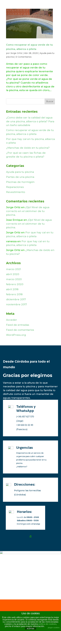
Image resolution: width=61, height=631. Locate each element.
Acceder (11, 319)
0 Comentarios (24, 57)
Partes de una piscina (20, 176)
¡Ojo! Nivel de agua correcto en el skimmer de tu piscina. (27, 211)
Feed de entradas (17, 324)
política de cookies (47, 624)
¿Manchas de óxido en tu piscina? (28, 147)
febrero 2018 (14, 294)
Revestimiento (15, 192)
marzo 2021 (13, 269)
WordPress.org (16, 334)
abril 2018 (12, 289)
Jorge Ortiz (16, 53)
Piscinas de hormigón (20, 181)
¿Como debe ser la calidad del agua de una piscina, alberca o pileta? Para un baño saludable (30, 121)
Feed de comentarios (20, 329)
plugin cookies (54, 628)
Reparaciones (15, 187)
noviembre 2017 (16, 304)
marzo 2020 (14, 279)
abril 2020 (12, 274)
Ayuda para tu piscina (20, 171)
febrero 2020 (14, 284)
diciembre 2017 (16, 299)
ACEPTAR (30, 629)
